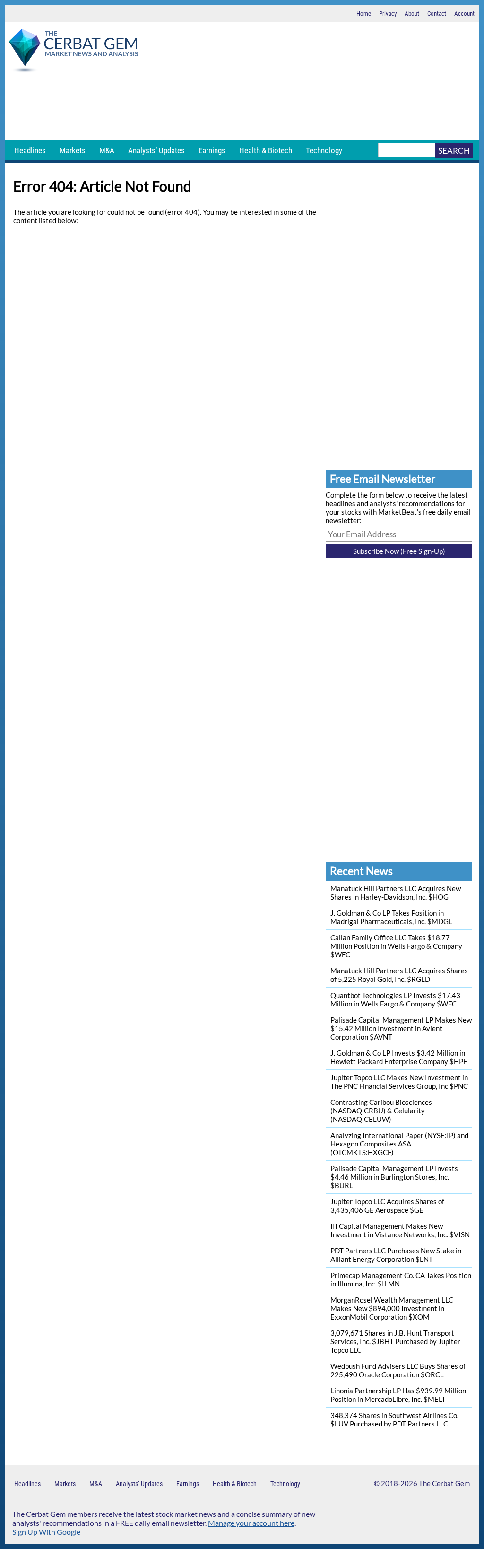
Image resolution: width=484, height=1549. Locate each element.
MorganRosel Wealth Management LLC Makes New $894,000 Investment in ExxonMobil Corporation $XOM (391, 1308)
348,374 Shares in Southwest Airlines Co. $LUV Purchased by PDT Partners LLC (394, 1419)
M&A (106, 150)
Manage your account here (251, 1522)
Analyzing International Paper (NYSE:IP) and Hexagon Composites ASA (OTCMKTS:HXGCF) (399, 1143)
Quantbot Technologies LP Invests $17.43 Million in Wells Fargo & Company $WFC (395, 999)
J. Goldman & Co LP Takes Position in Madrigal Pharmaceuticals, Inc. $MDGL (391, 917)
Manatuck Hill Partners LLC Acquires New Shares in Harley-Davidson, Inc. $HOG (395, 892)
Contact (436, 13)
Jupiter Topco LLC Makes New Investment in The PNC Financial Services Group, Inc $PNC (399, 1081)
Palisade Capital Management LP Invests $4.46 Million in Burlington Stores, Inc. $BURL (394, 1177)
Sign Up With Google (46, 1531)
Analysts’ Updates (156, 150)
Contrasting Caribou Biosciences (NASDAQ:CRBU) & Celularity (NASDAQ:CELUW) (381, 1110)
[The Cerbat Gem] (73, 52)
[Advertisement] (242, 106)
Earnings (212, 150)
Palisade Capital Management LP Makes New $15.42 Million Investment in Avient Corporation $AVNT (401, 1028)
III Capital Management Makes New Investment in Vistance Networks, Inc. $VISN (400, 1230)
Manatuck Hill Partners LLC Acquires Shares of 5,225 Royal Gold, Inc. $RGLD (399, 974)
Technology (324, 150)
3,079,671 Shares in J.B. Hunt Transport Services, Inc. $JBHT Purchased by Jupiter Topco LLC (395, 1341)
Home (363, 13)
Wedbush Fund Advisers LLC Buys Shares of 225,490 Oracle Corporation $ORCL (398, 1370)
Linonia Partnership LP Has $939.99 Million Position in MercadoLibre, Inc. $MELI (398, 1394)
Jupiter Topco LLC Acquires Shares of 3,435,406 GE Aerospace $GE (387, 1205)
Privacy (388, 13)
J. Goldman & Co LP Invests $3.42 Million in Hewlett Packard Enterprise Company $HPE (398, 1057)
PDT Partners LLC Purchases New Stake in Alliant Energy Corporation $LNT (395, 1254)
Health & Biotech (265, 150)
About (412, 13)
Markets (73, 150)
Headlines (30, 150)
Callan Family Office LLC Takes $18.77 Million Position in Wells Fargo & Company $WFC (396, 946)
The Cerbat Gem (444, 1483)
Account (464, 13)
